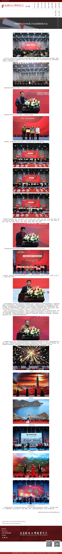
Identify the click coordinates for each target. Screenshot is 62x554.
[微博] (3, 537)
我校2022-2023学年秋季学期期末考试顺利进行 (16, 521)
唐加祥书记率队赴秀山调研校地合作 (13, 523)
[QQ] (5, 537)
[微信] (7, 537)
